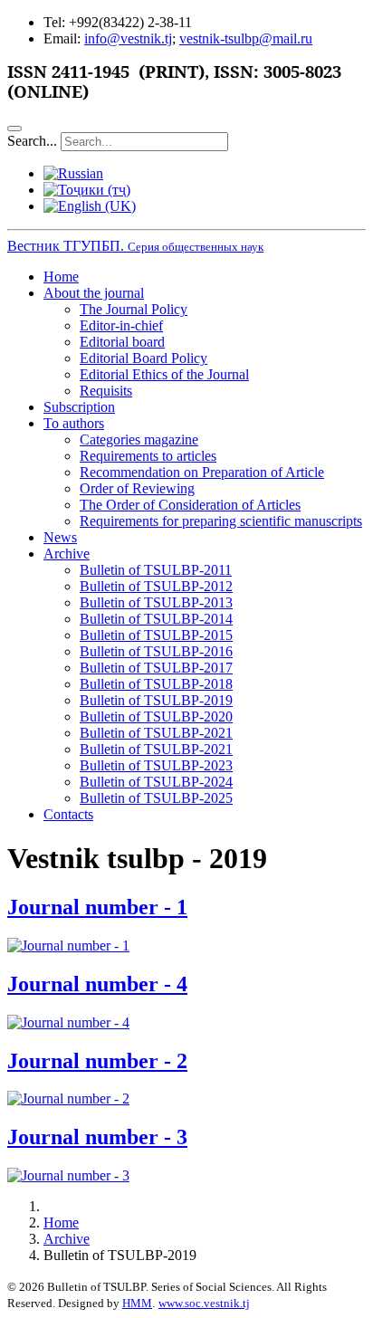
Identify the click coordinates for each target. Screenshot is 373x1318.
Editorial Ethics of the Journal (164, 374)
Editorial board (122, 341)
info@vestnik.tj (128, 38)
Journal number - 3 (97, 1137)
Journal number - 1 (97, 907)
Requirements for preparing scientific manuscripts (221, 521)
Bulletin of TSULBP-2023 (156, 765)
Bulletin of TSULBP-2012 (156, 586)
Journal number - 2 (97, 1061)
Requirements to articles (148, 455)
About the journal (93, 293)
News (60, 537)
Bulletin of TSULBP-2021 (156, 732)
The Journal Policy (133, 309)
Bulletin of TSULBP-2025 (156, 798)
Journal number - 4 (97, 984)
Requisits (106, 390)
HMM (137, 1303)
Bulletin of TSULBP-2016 (156, 651)
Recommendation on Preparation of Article (202, 472)
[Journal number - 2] (68, 1098)
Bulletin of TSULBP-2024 (156, 781)
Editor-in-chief (121, 325)
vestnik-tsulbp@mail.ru (245, 38)
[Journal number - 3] (68, 1175)
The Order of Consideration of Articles (190, 504)
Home (61, 276)
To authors (73, 423)
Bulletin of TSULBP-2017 (156, 667)
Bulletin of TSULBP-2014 (156, 618)
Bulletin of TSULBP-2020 (156, 716)
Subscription (79, 407)
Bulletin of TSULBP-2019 (156, 700)
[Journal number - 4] (68, 1022)
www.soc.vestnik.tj (204, 1303)
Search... (32, 140)
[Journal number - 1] (68, 945)
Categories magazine (139, 439)
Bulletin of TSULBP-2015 (156, 635)
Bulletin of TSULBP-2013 (156, 602)
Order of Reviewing (137, 488)
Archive (66, 553)
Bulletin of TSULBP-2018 (156, 684)
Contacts (68, 814)
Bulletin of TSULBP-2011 (156, 570)
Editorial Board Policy (143, 358)
